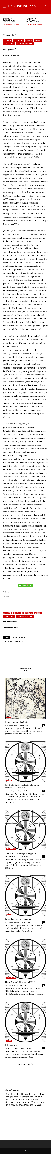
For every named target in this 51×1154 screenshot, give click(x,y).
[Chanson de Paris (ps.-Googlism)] (25, 830)
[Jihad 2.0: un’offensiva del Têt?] (25, 959)
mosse (38, 40)
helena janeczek (11, 1048)
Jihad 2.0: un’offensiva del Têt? (20, 982)
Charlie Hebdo (18, 637)
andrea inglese (11, 725)
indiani (28, 40)
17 (43, 1048)
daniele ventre (10, 621)
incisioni (9, 717)
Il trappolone (11, 1045)
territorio (8, 43)
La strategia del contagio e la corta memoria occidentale (22, 786)
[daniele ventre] (11, 1080)
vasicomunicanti (24, 43)
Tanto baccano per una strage (19, 919)
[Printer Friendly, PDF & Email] (25, 586)
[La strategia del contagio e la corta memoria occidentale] (25, 761)
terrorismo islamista (14, 641)
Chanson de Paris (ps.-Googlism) (20, 853)
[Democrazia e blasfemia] (25, 698)
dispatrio (18, 40)
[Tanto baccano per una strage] (25, 895)
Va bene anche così (11, 24)
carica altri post (23, 1064)
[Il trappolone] (25, 1022)
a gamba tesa (11, 849)
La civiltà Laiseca (34, 24)
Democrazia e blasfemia (16, 722)
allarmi (7, 40)
